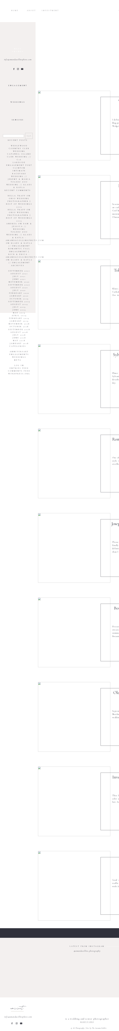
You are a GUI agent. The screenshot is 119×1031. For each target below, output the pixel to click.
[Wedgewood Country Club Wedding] (74, 125)
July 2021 (19, 276)
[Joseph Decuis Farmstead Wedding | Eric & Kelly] (74, 548)
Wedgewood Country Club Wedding (19, 148)
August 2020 (19, 288)
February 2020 (19, 293)
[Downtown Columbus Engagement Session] (74, 886)
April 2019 (19, 315)
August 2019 (19, 304)
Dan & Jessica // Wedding (22, 226)
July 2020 (19, 290)
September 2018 (19, 329)
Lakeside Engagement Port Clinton (19, 165)
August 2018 (19, 332)
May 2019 (19, 313)
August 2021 (19, 274)
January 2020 (19, 296)
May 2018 (19, 340)
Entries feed (19, 368)
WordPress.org (19, 374)
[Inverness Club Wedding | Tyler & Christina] (74, 801)
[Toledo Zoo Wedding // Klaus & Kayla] (74, 294)
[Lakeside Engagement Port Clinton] (74, 210)
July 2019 (19, 307)
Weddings (19, 357)
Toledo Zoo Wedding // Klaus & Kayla (19, 184)
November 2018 (19, 324)
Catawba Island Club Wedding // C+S (19, 157)
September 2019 (19, 302)
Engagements (19, 354)
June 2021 (19, 279)
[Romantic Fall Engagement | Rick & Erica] (74, 463)
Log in (19, 365)
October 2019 (19, 299)
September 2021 (19, 271)
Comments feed (19, 371)
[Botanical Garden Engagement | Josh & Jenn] (74, 632)
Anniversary (19, 352)
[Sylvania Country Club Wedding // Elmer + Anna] (74, 379)
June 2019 (19, 310)
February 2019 (19, 318)
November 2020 (19, 282)
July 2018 (19, 335)
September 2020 (19, 285)
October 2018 (19, 327)
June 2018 (19, 338)
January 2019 (19, 321)
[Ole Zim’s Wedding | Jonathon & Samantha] (74, 717)
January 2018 (19, 343)
